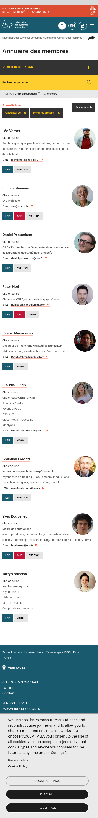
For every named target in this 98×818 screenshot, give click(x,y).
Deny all (47, 794)
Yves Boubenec (14, 516)
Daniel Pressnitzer (17, 234)
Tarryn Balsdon (14, 574)
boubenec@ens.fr (22, 545)
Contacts (10, 693)
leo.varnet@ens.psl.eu (24, 159)
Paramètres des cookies (21, 709)
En (72, 25)
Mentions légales (16, 703)
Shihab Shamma (15, 188)
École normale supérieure (21, 8)
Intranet (83, 26)
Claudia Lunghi (14, 385)
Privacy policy (18, 760)
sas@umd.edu (20, 206)
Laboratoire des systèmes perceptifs (14, 25)
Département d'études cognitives (26, 11)
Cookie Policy (17, 766)
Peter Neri (10, 286)
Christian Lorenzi (16, 459)
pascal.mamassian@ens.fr (27, 356)
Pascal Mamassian (17, 333)
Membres (49, 37)
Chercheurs (50, 93)
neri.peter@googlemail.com (28, 304)
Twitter (8, 688)
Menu (92, 26)
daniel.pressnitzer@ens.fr (27, 258)
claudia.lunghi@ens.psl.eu (27, 430)
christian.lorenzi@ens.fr (25, 488)
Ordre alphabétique (28, 93)
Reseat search (84, 107)
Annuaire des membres (69, 37)
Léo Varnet (11, 131)
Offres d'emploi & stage (20, 682)
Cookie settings (47, 781)
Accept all (47, 808)
